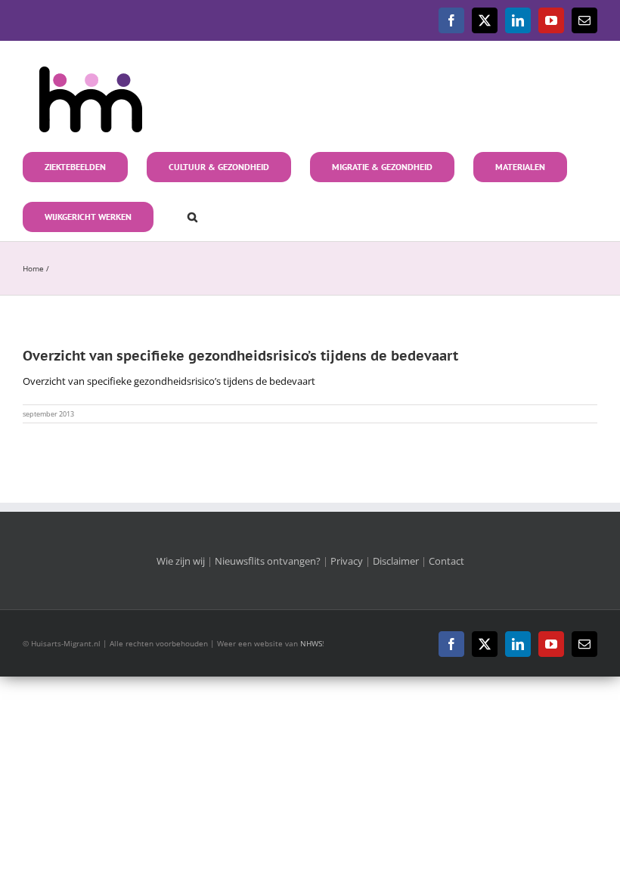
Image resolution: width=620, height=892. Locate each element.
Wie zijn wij (181, 561)
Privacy (346, 561)
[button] (184, 215)
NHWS (311, 643)
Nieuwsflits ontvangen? (268, 561)
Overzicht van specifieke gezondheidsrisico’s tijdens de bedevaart (169, 381)
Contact (446, 561)
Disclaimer (396, 561)
